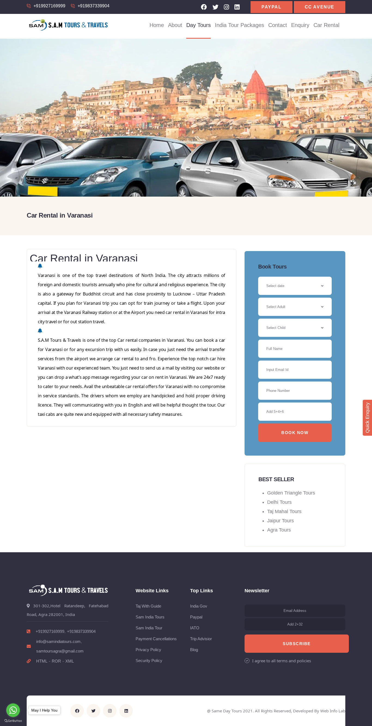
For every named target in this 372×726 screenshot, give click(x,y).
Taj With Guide (148, 606)
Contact (277, 25)
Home (157, 25)
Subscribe (297, 643)
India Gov (198, 606)
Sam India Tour (149, 628)
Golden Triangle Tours (291, 493)
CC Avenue (319, 7)
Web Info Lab (332, 710)
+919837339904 (93, 6)
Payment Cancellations (156, 638)
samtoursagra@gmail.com (60, 651)
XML (69, 661)
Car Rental (326, 25)
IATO (194, 628)
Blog (194, 649)
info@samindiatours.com (58, 641)
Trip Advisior (201, 638)
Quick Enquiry (367, 417)
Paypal (271, 7)
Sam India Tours (150, 617)
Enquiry (300, 25)
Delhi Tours (279, 502)
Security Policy (149, 660)
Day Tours (198, 25)
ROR (56, 661)
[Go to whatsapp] (13, 710)
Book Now (294, 432)
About (175, 25)
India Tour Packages (239, 25)
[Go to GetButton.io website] (13, 720)
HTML (41, 661)
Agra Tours (279, 530)
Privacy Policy (148, 649)
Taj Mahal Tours (284, 511)
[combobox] (295, 307)
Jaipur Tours (280, 520)
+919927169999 (49, 6)
